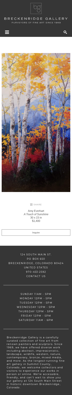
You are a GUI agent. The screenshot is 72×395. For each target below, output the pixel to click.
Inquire (36, 232)
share (37, 205)
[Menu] (7, 32)
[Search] (65, 32)
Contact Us (36, 276)
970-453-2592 (36, 271)
